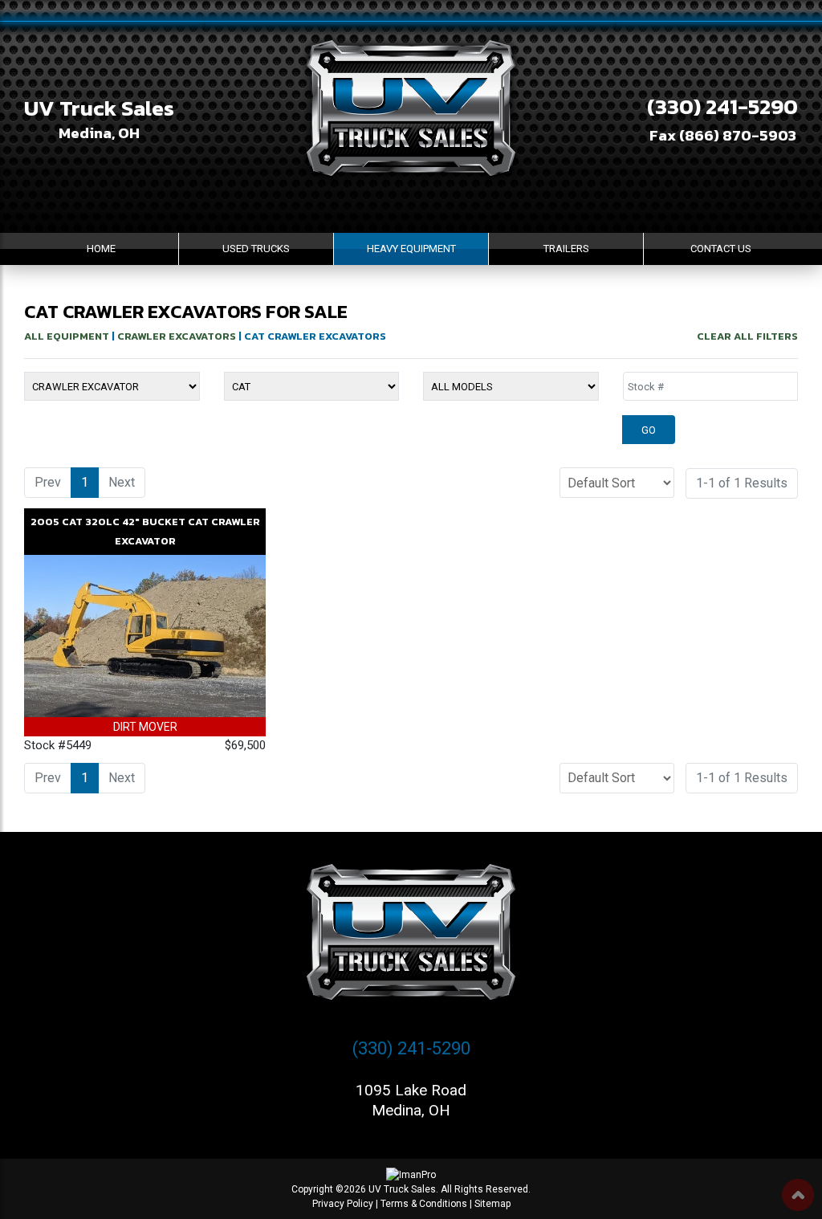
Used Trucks (256, 249)
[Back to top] (798, 1195)
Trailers (566, 249)
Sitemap (492, 1203)
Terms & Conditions (423, 1203)
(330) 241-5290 (722, 106)
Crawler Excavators (176, 336)
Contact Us (720, 249)
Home (101, 249)
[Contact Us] (117, 1197)
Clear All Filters (747, 336)
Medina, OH (99, 133)
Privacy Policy (342, 1203)
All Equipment (66, 336)
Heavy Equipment (411, 249)
